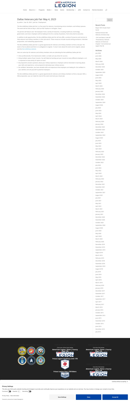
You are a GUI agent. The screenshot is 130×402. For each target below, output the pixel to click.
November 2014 (100, 321)
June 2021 (98, 200)
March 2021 (99, 209)
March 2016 (99, 307)
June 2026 (98, 56)
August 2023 (99, 138)
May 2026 (98, 59)
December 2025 (100, 67)
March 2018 (99, 282)
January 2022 (99, 181)
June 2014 (98, 326)
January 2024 (99, 124)
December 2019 (100, 244)
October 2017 (99, 296)
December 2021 (100, 184)
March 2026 (99, 61)
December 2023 (100, 127)
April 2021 (99, 206)
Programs (42, 10)
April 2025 (99, 83)
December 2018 (100, 261)
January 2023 (99, 154)
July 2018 (98, 272)
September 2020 (100, 225)
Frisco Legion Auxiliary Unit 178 (65, 359)
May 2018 (98, 277)
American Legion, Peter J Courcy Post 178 (65, 350)
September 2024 (100, 102)
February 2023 (100, 151)
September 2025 (100, 72)
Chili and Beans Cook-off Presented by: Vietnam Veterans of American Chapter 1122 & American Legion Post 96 (103, 42)
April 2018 (99, 280)
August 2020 (99, 228)
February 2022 (100, 179)
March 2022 (99, 176)
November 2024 (100, 97)
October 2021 (99, 190)
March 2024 (99, 119)
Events (62, 10)
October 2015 (99, 312)
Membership (70, 10)
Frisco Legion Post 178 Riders (65, 371)
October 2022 (99, 162)
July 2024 (98, 108)
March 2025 (99, 86)
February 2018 (100, 285)
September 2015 (100, 315)
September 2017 (100, 299)
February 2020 (100, 241)
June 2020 (98, 231)
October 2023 (99, 132)
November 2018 (100, 263)
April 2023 (99, 149)
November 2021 (100, 187)
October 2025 (99, 69)
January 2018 (99, 288)
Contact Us (86, 10)
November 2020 (100, 220)
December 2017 (100, 291)
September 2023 (100, 135)
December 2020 (100, 217)
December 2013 (100, 329)
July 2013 (98, 332)
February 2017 (100, 304)
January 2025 (99, 91)
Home (25, 10)
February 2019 (100, 258)
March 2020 (99, 239)
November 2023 (100, 129)
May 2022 (98, 170)
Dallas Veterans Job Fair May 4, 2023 (36, 19)
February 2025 (100, 89)
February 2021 (100, 211)
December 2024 (100, 94)
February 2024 (100, 121)
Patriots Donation (97, 10)
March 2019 (99, 255)
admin (21, 22)
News (56, 10)
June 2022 (98, 168)
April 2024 (99, 116)
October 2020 (99, 222)
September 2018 (100, 266)
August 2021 (99, 195)
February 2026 (100, 64)
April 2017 (99, 302)
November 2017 (100, 293)
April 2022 (99, 173)
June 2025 (98, 78)
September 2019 (100, 250)
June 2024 (98, 110)
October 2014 (99, 323)
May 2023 (98, 146)
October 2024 (99, 99)
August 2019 (99, 252)
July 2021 (98, 198)
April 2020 (99, 236)
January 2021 (99, 214)
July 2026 (98, 53)
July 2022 (98, 165)
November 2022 (100, 160)
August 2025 (99, 75)
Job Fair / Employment (39, 22)
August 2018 (99, 269)
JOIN (79, 10)
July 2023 (98, 140)
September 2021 (100, 192)
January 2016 (99, 310)
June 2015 (98, 318)
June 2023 (98, 143)
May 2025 (98, 80)
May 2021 (98, 203)
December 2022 (100, 157)
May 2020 (98, 233)
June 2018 (98, 274)
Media (49, 10)
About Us (32, 10)
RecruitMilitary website (29, 49)
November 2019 (100, 247)
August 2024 (99, 105)
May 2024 (98, 113)
